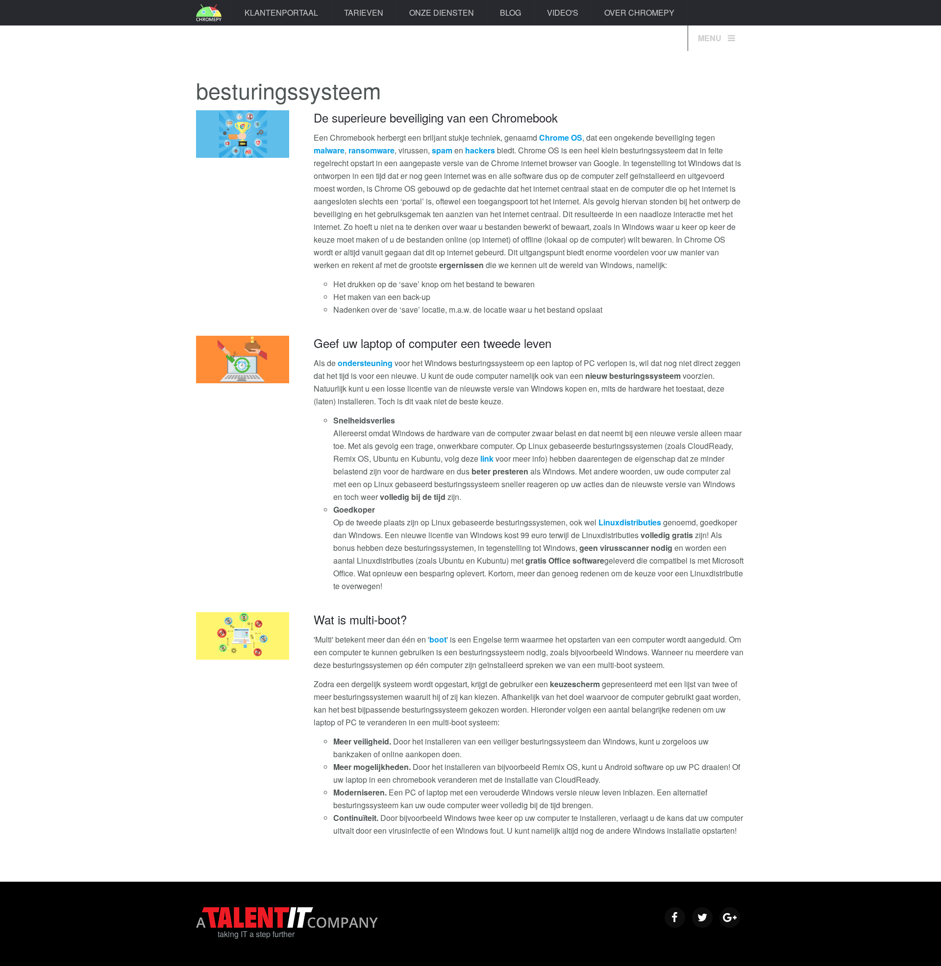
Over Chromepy (639, 12)
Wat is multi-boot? (360, 619)
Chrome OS (560, 137)
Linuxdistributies (629, 522)
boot (437, 639)
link (487, 458)
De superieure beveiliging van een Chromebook (436, 117)
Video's (562, 12)
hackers (480, 150)
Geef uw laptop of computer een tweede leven (432, 342)
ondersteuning (365, 363)
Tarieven (363, 12)
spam (442, 150)
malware (329, 150)
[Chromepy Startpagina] (209, 12)
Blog (510, 12)
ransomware (371, 150)
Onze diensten (441, 12)
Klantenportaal (281, 12)
